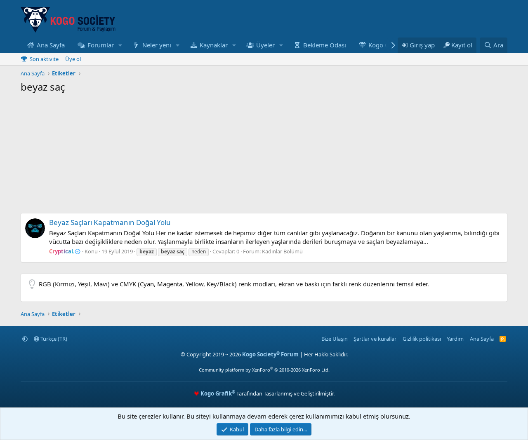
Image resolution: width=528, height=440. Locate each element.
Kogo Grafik (385, 45)
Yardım (455, 338)
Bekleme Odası (324, 45)
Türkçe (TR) (53, 338)
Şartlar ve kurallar (375, 338)
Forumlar (100, 45)
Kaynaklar (214, 45)
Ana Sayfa (51, 45)
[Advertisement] (264, 155)
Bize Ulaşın (334, 338)
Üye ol (73, 59)
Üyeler (265, 45)
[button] (120, 45)
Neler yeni (156, 45)
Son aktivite (44, 59)
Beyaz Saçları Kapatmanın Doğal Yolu (110, 222)
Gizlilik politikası (422, 338)
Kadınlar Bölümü (282, 251)
